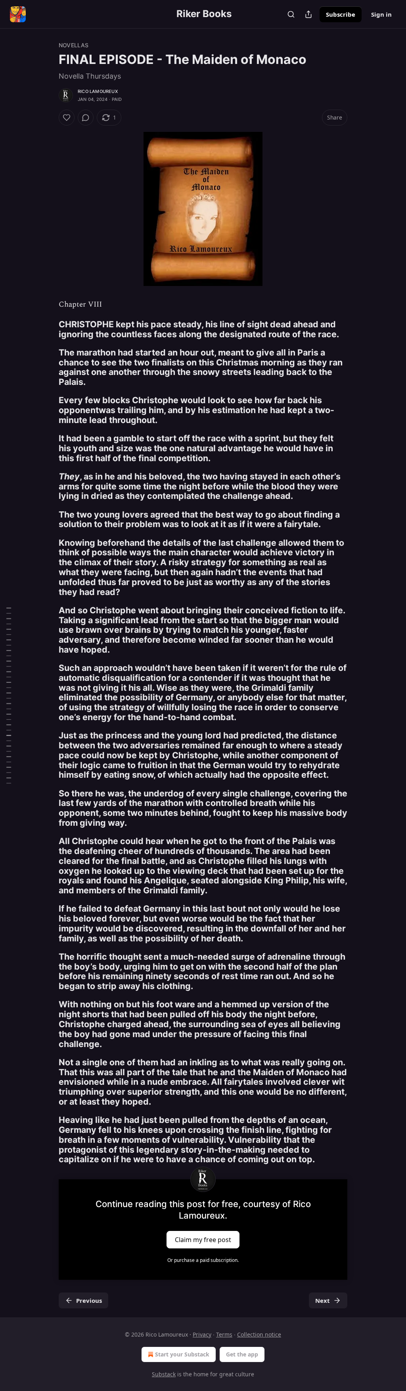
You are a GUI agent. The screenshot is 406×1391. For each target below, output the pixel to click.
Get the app (242, 1354)
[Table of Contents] (8, 695)
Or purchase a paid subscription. (203, 1260)
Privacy (202, 1334)
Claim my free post (203, 1239)
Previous (89, 1300)
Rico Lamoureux (98, 91)
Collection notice (259, 1334)
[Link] (47, 329)
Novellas (74, 45)
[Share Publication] (308, 14)
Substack (164, 1374)
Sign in (381, 14)
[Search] (291, 14)
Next (322, 1300)
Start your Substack (182, 1354)
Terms (224, 1334)
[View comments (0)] (86, 118)
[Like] (67, 118)
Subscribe (340, 14)
